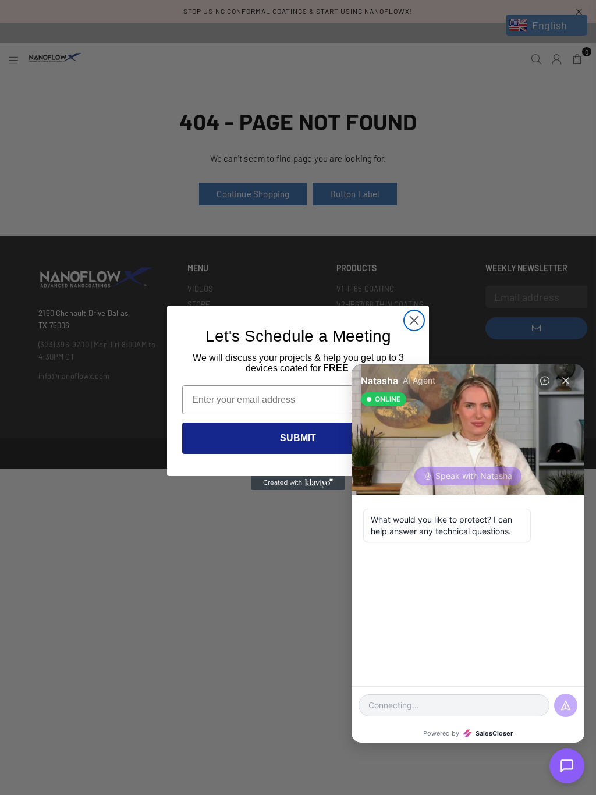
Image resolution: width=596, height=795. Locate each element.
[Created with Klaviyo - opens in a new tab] (298, 483)
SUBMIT (298, 438)
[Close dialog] (414, 320)
